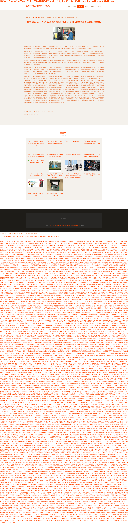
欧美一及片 (66, 329)
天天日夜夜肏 (72, 398)
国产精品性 (30, 241)
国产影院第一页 (115, 280)
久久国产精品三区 (64, 395)
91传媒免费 (23, 383)
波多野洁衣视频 (122, 262)
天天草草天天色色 (74, 409)
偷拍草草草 (33, 316)
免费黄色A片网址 (81, 251)
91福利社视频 (106, 288)
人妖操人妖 (25, 393)
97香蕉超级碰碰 (113, 301)
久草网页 (56, 297)
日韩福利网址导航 (68, 314)
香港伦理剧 (86, 273)
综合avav (46, 436)
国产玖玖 (95, 333)
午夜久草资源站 (21, 415)
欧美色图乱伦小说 (33, 294)
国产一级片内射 (37, 249)
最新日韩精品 (24, 266)
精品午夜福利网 (20, 323)
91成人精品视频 (68, 247)
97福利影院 (103, 408)
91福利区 (23, 430)
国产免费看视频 (107, 303)
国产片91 (97, 279)
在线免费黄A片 (115, 251)
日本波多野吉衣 (34, 297)
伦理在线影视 (21, 307)
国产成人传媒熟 (78, 404)
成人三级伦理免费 (9, 245)
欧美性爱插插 (14, 258)
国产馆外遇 (49, 449)
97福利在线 (94, 415)
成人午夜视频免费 (82, 338)
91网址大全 (55, 428)
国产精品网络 (114, 333)
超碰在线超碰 (31, 393)
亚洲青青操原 (76, 395)
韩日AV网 (93, 361)
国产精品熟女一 (121, 258)
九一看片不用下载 (92, 409)
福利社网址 (76, 411)
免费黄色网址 (48, 327)
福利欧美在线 (96, 322)
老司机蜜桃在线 (37, 264)
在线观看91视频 (89, 424)
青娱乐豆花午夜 (8, 434)
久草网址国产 (31, 389)
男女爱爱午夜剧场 (27, 402)
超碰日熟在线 (112, 393)
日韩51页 (4, 409)
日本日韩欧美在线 (12, 331)
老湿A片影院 (14, 305)
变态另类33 (119, 438)
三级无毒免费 (30, 320)
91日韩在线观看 (35, 335)
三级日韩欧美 (82, 303)
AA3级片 (115, 380)
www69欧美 (70, 396)
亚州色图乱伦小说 (12, 277)
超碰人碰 (39, 398)
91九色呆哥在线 (118, 387)
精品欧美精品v (4, 327)
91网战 (103, 426)
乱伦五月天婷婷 (86, 316)
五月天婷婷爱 (102, 292)
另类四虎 (52, 254)
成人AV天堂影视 (100, 389)
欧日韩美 (95, 376)
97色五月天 (97, 408)
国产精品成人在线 (25, 275)
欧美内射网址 (51, 286)
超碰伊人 (96, 366)
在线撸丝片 (45, 273)
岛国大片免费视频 (109, 247)
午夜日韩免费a (75, 380)
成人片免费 (63, 303)
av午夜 (124, 391)
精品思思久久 (5, 443)
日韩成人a (19, 340)
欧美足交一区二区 (40, 254)
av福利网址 (114, 383)
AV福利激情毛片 (89, 335)
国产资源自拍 (108, 424)
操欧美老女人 (6, 295)
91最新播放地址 (92, 432)
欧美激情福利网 (90, 338)
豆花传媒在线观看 (107, 383)
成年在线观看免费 (75, 342)
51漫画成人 (64, 284)
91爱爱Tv (33, 381)
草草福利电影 (45, 370)
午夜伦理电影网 (44, 275)
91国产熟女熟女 (98, 402)
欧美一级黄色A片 (19, 402)
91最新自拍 (104, 284)
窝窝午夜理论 (43, 314)
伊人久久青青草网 (110, 391)
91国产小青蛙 (4, 273)
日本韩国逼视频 (25, 370)
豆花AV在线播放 (13, 441)
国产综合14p (100, 409)
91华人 (93, 266)
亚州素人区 (90, 381)
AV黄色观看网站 (76, 264)
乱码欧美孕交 (122, 280)
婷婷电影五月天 (48, 406)
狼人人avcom (23, 421)
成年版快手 (54, 327)
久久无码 (109, 333)
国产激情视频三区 (100, 314)
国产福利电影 (44, 282)
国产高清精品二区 (73, 245)
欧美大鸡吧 (49, 325)
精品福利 (66, 318)
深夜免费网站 (104, 432)
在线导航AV (16, 378)
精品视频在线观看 (70, 344)
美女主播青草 (8, 271)
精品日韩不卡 (29, 415)
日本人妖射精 (76, 290)
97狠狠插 (39, 316)
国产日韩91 (54, 252)
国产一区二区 (59, 243)
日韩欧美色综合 (84, 312)
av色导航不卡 (56, 430)
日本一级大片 (3, 241)
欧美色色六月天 (96, 249)
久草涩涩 (9, 286)
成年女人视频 (52, 245)
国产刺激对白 (31, 342)
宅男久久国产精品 (13, 314)
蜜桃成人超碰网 (40, 344)
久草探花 (110, 417)
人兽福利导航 (30, 325)
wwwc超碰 (96, 443)
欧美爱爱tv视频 (96, 301)
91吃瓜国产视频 (28, 428)
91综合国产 (90, 443)
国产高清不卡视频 (15, 271)
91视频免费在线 (104, 335)
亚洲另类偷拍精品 (74, 443)
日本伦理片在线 (118, 310)
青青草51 (35, 320)
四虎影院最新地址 (36, 415)
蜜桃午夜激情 (9, 288)
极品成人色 (114, 303)
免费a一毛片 (72, 282)
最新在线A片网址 (15, 286)
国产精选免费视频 (54, 322)
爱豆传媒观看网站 (109, 254)
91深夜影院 (117, 361)
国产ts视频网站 (99, 295)
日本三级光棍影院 (86, 254)
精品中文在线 (107, 445)
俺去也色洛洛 (35, 430)
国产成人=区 (67, 408)
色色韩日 (31, 413)
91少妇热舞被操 (40, 381)
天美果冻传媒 (53, 290)
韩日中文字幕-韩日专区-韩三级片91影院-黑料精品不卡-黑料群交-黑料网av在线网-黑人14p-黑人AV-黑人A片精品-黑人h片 (57, 1)
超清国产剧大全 (48, 267)
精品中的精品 (78, 262)
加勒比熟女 (42, 251)
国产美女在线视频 (41, 269)
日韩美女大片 (84, 445)
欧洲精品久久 (94, 368)
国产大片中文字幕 (90, 279)
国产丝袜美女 (42, 258)
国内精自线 (38, 245)
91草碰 (50, 273)
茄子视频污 (111, 252)
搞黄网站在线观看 (101, 297)
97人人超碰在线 (106, 406)
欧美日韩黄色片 (118, 318)
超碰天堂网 (56, 385)
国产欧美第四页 (103, 398)
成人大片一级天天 (121, 320)
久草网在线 (25, 264)
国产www (87, 329)
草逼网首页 (123, 254)
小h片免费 (2, 266)
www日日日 (96, 396)
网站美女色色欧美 (83, 409)
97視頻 (54, 438)
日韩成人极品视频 (110, 322)
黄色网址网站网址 (111, 325)
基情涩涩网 (58, 284)
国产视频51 (104, 378)
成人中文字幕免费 (58, 320)
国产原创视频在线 (60, 260)
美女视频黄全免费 (8, 294)
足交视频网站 (97, 438)
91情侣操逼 (59, 389)
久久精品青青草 (54, 432)
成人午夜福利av (4, 380)
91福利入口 (28, 423)
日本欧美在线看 (46, 322)
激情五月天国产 (121, 269)
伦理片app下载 (110, 256)
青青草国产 (26, 301)
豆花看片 (9, 395)
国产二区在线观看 (49, 241)
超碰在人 (100, 374)
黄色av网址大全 (81, 260)
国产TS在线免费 (65, 436)
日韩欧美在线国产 (85, 264)
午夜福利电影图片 (85, 439)
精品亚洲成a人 (28, 323)
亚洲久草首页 (17, 376)
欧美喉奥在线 (11, 443)
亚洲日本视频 (49, 279)
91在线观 (79, 449)
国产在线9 (7, 267)
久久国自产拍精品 (52, 275)
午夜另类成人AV (20, 381)
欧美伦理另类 (24, 342)
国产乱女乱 (112, 316)
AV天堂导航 (117, 432)
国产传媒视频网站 (110, 312)
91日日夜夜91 (68, 252)
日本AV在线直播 (108, 380)
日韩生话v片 (68, 445)
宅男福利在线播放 (109, 314)
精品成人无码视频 (25, 327)
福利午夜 (57, 370)
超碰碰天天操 (75, 252)
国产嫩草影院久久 (91, 380)
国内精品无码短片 (16, 260)
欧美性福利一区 (65, 439)
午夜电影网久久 (35, 258)
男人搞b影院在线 (77, 372)
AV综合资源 (16, 408)
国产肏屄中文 (18, 389)
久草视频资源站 (102, 260)
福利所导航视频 (56, 303)
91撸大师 (4, 366)
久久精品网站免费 (79, 398)
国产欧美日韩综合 (44, 447)
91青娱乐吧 (95, 411)
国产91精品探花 (112, 359)
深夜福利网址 (69, 279)
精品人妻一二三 (33, 374)
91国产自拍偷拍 (97, 245)
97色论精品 (13, 428)
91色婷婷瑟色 (39, 277)
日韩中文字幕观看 (28, 243)
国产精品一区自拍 (74, 309)
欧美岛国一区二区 (67, 301)
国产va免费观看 (20, 277)
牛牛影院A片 (29, 305)
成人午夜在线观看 (115, 241)
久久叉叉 (61, 307)
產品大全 (80, 6)
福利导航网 (27, 380)
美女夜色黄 (87, 391)
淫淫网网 (55, 279)
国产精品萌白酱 (35, 323)
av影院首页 (15, 396)
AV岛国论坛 (14, 391)
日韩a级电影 (80, 318)
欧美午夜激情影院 (50, 411)
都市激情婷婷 (79, 277)
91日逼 (11, 335)
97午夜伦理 (72, 439)
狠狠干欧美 (72, 288)
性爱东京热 (122, 282)
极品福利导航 (38, 333)
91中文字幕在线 (56, 267)
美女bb (82, 393)
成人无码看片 (94, 294)
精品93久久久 (69, 290)
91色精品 (65, 365)
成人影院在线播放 (31, 254)
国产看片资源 (73, 266)
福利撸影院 (114, 269)
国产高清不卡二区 (73, 338)
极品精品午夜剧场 (55, 393)
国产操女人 (115, 284)
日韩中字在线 (55, 423)
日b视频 (30, 284)
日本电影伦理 (90, 305)
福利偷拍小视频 (63, 241)
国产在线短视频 (98, 331)
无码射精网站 (81, 271)
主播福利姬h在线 (44, 284)
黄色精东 (30, 385)
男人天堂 (81, 309)
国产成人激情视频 (56, 273)
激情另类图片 (103, 267)
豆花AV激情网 (109, 434)
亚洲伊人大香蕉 (31, 417)
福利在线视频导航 (118, 335)
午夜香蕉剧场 (119, 443)
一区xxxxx (102, 247)
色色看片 (40, 451)
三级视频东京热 (24, 424)
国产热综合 (34, 280)
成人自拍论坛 (109, 370)
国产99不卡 (64, 299)
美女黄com (100, 415)
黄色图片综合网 (78, 419)
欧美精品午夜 (29, 398)
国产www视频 (93, 318)
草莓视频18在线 (27, 361)
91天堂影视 (82, 329)
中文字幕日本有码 (52, 443)
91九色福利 (58, 310)
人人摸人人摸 (52, 366)
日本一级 (104, 312)
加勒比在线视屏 (24, 318)
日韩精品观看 (53, 277)
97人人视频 (109, 430)
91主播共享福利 (79, 438)
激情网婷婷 (72, 329)
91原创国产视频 (121, 266)
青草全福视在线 (118, 273)
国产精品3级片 (45, 245)
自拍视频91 (16, 264)
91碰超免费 (84, 337)
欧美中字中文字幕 (109, 428)
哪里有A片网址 (38, 310)
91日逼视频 (65, 316)
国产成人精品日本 (29, 312)
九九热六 (30, 409)
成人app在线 (115, 260)
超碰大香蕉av (85, 389)
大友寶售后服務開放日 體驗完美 (73, 154)
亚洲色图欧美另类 (15, 421)
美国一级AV (65, 251)
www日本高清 (27, 443)
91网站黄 (62, 408)
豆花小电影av (43, 359)
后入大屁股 (14, 365)
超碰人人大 (43, 396)
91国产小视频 (61, 323)
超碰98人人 (16, 406)
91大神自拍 (96, 243)
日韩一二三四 (42, 411)
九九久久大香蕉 (8, 430)
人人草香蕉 (97, 267)
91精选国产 (83, 292)
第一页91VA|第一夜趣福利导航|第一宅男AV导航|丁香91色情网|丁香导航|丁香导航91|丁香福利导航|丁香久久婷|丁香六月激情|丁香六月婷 (50, 355)
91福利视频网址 (16, 430)
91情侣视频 (32, 366)
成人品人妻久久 (11, 380)
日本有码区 (92, 439)
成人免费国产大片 (86, 299)
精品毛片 (57, 307)
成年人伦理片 (93, 329)
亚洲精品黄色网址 (39, 393)
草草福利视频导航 (11, 400)
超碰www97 (119, 439)
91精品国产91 (85, 277)
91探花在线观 (27, 381)
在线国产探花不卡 (94, 370)
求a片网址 (32, 273)
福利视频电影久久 (9, 309)
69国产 (69, 441)
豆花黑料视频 (5, 381)
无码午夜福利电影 (118, 428)
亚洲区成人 (79, 327)
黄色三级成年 (95, 292)
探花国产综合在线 (48, 381)
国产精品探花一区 (77, 299)
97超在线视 (119, 325)
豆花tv (85, 447)
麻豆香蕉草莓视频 (9, 408)
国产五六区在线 (55, 424)
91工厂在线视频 (23, 378)
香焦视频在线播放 (64, 430)
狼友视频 (30, 372)
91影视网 (102, 249)
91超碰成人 (15, 398)
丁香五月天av (78, 331)
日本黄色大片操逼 (10, 413)
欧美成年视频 (46, 342)
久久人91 (105, 402)
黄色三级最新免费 (46, 333)
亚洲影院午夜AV (97, 404)
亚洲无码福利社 (21, 441)
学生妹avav (82, 290)
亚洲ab (118, 271)
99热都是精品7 (19, 413)
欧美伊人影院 (95, 275)
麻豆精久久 (33, 395)
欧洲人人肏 (116, 395)
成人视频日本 (105, 252)
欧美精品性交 (86, 258)
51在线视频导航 (13, 424)
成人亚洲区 (6, 280)
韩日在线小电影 (109, 404)
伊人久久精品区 (111, 402)
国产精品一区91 (122, 327)
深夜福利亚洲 (23, 325)
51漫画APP (81, 301)
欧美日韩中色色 (82, 441)
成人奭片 (120, 383)
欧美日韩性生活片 (73, 310)
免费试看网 (25, 413)
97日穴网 (65, 286)
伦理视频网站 (72, 294)
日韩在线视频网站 (103, 436)
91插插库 (14, 247)
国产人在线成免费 (72, 251)
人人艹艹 (61, 383)
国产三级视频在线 (30, 338)
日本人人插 (98, 365)
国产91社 (43, 428)
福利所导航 (59, 331)
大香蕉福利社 (47, 383)
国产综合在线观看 (91, 241)
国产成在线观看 (72, 316)
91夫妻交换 (123, 413)
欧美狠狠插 (16, 297)
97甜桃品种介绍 (37, 312)
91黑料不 (38, 329)
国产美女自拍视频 (23, 406)
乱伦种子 (35, 241)
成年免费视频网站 (33, 279)
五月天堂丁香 (46, 331)
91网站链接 (73, 393)
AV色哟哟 (116, 292)
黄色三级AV (38, 417)
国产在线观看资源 (113, 262)
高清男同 (3, 344)
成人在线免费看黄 (111, 309)
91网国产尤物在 (113, 342)
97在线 (91, 393)
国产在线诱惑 (117, 322)
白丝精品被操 (72, 389)
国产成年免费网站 (12, 273)
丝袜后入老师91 (55, 395)
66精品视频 (70, 299)
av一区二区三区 (109, 423)
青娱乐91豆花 (75, 402)
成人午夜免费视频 (5, 252)
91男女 (124, 260)
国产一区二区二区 (34, 247)
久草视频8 (123, 288)
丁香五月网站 (100, 303)
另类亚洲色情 (99, 258)
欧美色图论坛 (50, 266)
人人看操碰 (37, 275)
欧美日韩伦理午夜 (77, 337)
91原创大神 (44, 434)
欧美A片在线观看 (63, 441)
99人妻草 (64, 432)
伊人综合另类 (81, 430)
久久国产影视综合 (97, 256)
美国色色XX (81, 417)
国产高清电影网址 (28, 292)
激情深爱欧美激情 (73, 295)
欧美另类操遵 (73, 361)
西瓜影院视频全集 (44, 335)
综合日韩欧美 (117, 254)
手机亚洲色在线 (19, 361)
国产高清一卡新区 (65, 266)
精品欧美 (96, 337)
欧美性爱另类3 (94, 417)
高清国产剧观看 (107, 290)
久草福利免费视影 (55, 344)
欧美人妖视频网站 (35, 314)
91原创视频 (16, 329)
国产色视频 (69, 312)
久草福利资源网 (9, 279)
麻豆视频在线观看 (102, 368)
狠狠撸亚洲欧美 (59, 245)
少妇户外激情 (57, 436)
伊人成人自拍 (28, 438)
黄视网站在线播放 (64, 280)
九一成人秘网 (22, 398)
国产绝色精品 (31, 290)
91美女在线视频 (93, 262)
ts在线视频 (5, 404)
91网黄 (53, 421)
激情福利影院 (44, 368)
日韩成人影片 (51, 282)
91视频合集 (27, 365)
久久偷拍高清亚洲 (51, 292)
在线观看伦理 (70, 365)
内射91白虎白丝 (60, 413)
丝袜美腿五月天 (41, 372)
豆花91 (75, 415)
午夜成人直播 (50, 396)
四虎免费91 (9, 260)
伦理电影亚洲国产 (79, 275)
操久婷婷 (102, 279)
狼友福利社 (35, 385)
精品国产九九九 (49, 361)
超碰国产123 (120, 411)
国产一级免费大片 (24, 279)
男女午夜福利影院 (34, 327)
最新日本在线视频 (12, 340)
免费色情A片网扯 (110, 297)
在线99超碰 (67, 361)
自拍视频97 (122, 370)
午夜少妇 (70, 380)
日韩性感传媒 (60, 417)
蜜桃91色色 (117, 294)
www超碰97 (13, 385)
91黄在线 (113, 406)
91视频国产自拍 (33, 269)
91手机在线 (84, 378)
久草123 (91, 322)
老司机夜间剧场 (38, 376)
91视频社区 (118, 402)
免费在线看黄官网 (92, 447)
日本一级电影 (50, 297)
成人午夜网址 (12, 301)
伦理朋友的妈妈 (29, 299)
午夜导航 (61, 406)
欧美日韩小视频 (23, 329)
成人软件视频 (54, 288)
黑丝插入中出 (8, 419)
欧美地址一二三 (98, 430)
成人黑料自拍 (120, 303)
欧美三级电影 (41, 327)
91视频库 (102, 424)
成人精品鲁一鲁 (17, 404)
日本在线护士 (6, 282)
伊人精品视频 (114, 389)
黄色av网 (28, 297)
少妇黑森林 (34, 361)
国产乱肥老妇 (21, 314)
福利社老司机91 (100, 445)
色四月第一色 (25, 404)
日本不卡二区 (48, 252)
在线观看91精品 (38, 342)
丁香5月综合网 (70, 284)
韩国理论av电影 (64, 366)
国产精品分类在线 (99, 264)
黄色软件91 (109, 284)
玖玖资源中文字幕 (104, 393)
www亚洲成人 (43, 439)
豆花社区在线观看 (46, 387)
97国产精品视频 (85, 262)
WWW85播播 (7, 428)
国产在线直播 (97, 309)
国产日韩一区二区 (99, 266)
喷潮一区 (126, 299)
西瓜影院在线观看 (39, 260)
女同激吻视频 (58, 269)
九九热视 (25, 409)
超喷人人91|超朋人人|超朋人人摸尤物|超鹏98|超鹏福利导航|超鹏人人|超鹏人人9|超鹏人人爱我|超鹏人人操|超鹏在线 (43, 353)
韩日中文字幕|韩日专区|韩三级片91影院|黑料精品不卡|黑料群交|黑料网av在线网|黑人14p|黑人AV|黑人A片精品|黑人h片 (27, 236)
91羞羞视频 (107, 273)
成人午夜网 (51, 262)
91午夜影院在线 (15, 387)
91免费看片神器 (32, 419)
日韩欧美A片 (22, 387)
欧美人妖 (33, 443)
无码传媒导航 (83, 305)
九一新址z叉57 (77, 365)
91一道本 (37, 441)
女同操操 (70, 421)
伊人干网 (42, 426)
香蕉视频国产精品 (51, 310)
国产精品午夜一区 (31, 252)
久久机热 (46, 262)
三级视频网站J (65, 331)
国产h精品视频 (62, 424)
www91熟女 (113, 449)
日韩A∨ (58, 366)
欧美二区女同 (115, 327)
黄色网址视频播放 (48, 294)
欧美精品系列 (121, 447)
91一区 (50, 323)
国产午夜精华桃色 (111, 378)
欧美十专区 (115, 436)
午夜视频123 (88, 303)
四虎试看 (121, 260)
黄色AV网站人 (53, 338)
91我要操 (93, 295)
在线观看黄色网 (122, 337)
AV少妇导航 (27, 451)
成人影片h (33, 277)
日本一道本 (89, 428)
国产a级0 (11, 243)
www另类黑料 (102, 370)
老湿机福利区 (20, 365)
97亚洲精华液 (32, 245)
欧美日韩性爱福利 (42, 307)
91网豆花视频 (13, 269)
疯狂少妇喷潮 (10, 316)
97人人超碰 (67, 413)
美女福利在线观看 (19, 333)
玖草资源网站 (59, 365)
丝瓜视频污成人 (80, 333)
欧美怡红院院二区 (100, 254)
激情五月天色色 (17, 262)
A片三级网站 (118, 288)
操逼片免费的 (41, 430)
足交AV (8, 387)
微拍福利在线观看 (11, 241)
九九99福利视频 (60, 434)
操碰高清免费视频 (14, 267)
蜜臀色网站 (52, 370)
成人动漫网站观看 (52, 247)
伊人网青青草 (121, 277)
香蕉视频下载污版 (45, 316)
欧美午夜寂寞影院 (31, 286)
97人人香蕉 (62, 370)
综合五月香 (109, 260)
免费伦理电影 (16, 288)
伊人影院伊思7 (67, 434)
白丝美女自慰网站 (51, 340)
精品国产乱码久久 (114, 441)
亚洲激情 (7, 393)
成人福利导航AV (18, 393)
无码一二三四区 (13, 426)
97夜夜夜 (113, 438)
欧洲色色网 (109, 419)
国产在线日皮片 (67, 335)
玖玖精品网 (10, 406)
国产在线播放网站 (42, 279)
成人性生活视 (67, 406)
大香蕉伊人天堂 (30, 434)
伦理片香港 (32, 333)
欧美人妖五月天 (47, 413)
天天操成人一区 (64, 404)
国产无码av (8, 305)
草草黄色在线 (15, 395)
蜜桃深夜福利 (25, 432)
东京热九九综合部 (24, 408)
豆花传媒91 (23, 376)
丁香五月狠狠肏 (111, 372)
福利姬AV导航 (82, 374)
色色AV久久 (33, 365)
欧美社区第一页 (10, 322)
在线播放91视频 (91, 372)
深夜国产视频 (41, 337)
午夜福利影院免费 (65, 409)
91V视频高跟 (65, 398)
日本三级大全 (44, 303)
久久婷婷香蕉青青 (52, 400)
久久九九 (87, 363)
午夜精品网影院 (49, 280)
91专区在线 (66, 288)
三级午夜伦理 (77, 376)
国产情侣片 (18, 338)
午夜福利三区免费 (47, 451)
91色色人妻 (72, 277)
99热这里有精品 (119, 365)
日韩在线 (90, 256)
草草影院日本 (50, 419)
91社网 (1, 294)
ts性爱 (44, 438)
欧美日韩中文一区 (96, 269)
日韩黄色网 (51, 436)
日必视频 (24, 417)
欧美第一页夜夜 (60, 247)
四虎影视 (22, 271)
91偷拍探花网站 (36, 400)
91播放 (4, 342)
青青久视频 (58, 295)
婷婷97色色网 (124, 421)
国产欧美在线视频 (82, 245)
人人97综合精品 (14, 295)
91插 (53, 320)
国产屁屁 (17, 252)
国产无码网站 (23, 320)
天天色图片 (122, 361)
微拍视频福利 (74, 408)
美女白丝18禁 (84, 325)
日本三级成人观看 (119, 305)
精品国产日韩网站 (86, 419)
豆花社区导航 (102, 434)
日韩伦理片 (122, 316)
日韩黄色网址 (89, 307)
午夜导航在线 (12, 292)
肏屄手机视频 (38, 366)
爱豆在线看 (41, 288)
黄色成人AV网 (32, 432)
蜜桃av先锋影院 (49, 430)
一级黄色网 (67, 277)
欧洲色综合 (42, 441)
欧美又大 (48, 269)
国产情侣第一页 (116, 413)
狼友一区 (9, 449)
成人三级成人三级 (120, 267)
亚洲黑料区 (17, 383)
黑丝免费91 (6, 441)
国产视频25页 (122, 376)
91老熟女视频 (19, 374)
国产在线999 (67, 417)
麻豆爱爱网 (41, 406)
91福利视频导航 (31, 266)
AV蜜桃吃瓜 (39, 322)
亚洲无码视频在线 (86, 294)
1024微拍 (124, 449)
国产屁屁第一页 (38, 301)
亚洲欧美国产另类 (17, 342)
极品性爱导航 (65, 269)
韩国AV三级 (57, 368)
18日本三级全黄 (86, 331)
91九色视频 (70, 254)
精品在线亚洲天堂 (72, 366)
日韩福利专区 (108, 327)
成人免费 (112, 294)
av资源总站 (82, 396)
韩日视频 (101, 290)
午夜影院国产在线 (97, 320)
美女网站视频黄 (7, 333)
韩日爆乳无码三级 (55, 264)
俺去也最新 (95, 428)
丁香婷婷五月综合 (99, 280)
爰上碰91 (5, 338)
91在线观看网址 (114, 376)
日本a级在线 (110, 337)
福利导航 (112, 288)
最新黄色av (33, 331)
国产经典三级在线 (90, 280)
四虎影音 (54, 378)
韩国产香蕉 (48, 441)
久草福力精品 (110, 363)
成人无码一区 (103, 387)
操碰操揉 (51, 342)
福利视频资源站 (107, 241)
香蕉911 (103, 245)
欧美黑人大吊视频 (68, 387)
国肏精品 (34, 398)
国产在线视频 (8, 299)
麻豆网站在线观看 (75, 292)
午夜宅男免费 (92, 258)
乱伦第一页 (96, 290)
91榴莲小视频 (57, 266)
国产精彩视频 (49, 258)
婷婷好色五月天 (108, 396)
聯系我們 (86, 6)
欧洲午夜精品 (10, 378)
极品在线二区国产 (116, 424)
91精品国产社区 (77, 314)
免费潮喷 (115, 266)
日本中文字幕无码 (58, 286)
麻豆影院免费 (40, 331)
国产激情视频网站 (97, 252)
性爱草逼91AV (52, 301)
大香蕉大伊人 (46, 363)
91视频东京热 (57, 439)
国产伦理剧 (80, 310)
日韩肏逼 (50, 391)
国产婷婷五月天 (76, 305)
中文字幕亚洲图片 (71, 432)
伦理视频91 (108, 426)
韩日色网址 (71, 419)
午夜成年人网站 (60, 333)
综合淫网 (53, 372)
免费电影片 (121, 279)
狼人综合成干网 (38, 363)
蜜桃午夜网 (32, 303)
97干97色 (8, 365)
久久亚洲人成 (4, 277)
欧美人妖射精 (36, 421)
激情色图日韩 (111, 432)
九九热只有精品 (21, 411)
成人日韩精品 (102, 327)
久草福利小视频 (35, 426)
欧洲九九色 (47, 372)
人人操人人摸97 (21, 391)
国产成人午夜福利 (85, 423)
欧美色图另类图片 (68, 449)
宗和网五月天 (24, 284)
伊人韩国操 (52, 363)
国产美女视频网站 (107, 295)
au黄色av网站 (31, 363)
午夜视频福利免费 (117, 338)
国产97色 (8, 421)
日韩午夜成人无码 (51, 380)
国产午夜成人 (17, 266)
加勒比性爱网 (114, 249)
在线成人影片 (28, 400)
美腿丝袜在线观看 (94, 316)
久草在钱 (79, 400)
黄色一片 (58, 421)
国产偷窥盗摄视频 (43, 247)
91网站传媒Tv (119, 378)
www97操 (119, 380)
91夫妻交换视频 (92, 445)
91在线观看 (72, 340)
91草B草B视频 (114, 258)
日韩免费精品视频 (63, 337)
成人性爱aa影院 (7, 258)
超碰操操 (99, 363)
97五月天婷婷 (94, 288)
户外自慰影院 (27, 247)
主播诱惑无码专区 (119, 340)
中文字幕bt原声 (74, 303)
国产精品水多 (53, 331)
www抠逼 (55, 445)
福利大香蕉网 (18, 417)
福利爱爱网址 (15, 299)
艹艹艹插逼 (9, 290)
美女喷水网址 (56, 381)
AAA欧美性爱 (11, 423)
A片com (13, 333)
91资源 (96, 441)
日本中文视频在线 (14, 312)
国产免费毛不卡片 (102, 333)
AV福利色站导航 (70, 428)
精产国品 (44, 310)
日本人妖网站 (56, 406)
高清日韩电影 (100, 329)
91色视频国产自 (103, 366)
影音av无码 (72, 381)
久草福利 (121, 251)
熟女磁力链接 (67, 447)
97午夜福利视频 (108, 264)
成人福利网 (4, 436)
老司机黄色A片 (3, 417)
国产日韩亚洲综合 (115, 323)
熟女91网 (124, 423)
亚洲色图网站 (90, 337)
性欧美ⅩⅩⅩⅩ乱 (88, 249)
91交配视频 (107, 411)
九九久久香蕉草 (98, 449)
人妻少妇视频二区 (116, 290)
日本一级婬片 (66, 243)
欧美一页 (98, 342)
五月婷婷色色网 (46, 432)
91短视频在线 (35, 340)
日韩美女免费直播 (69, 323)
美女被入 (36, 408)
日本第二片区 (13, 337)
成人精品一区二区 (46, 264)
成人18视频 (44, 325)
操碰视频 (33, 271)
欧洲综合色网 (111, 381)
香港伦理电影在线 (22, 254)
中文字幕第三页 (81, 269)
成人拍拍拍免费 (79, 273)
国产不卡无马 (16, 363)
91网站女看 (105, 385)
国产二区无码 (28, 335)
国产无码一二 (26, 295)
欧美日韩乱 (31, 301)
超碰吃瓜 (4, 286)
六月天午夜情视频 (51, 434)
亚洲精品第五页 (67, 292)
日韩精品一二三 (30, 376)
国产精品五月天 (16, 290)
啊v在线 (12, 393)
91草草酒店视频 (82, 252)
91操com (99, 378)
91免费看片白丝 (42, 385)
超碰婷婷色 (38, 404)
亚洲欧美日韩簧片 (97, 395)
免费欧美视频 (59, 301)
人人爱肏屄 (70, 383)
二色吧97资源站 (80, 266)
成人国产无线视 (65, 310)
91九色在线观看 (47, 320)
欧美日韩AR (89, 411)
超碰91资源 (111, 286)
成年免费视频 (17, 344)
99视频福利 (6, 374)
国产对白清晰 (50, 385)
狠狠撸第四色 (92, 342)
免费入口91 (26, 374)
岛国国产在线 (70, 325)
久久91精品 (78, 385)
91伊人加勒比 (10, 297)
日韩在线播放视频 (112, 320)
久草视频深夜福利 (51, 314)
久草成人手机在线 (9, 372)
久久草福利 (115, 417)
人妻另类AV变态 (65, 443)
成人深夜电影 (28, 251)
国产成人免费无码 (8, 284)
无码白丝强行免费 (78, 322)
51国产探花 (51, 447)
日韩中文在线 (71, 262)
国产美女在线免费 (32, 318)
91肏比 (90, 325)
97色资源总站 (9, 398)
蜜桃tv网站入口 (32, 295)
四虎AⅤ (79, 445)
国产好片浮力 (13, 275)
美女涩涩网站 (84, 432)
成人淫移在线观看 (93, 385)
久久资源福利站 (8, 447)
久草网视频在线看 (41, 280)
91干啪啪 (106, 340)
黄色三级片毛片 (115, 279)
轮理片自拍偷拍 (102, 307)
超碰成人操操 (24, 260)
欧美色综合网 (90, 245)
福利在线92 (21, 368)
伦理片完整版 (56, 280)
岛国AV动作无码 (115, 264)
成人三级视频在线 (29, 307)
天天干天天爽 (103, 391)
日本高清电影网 (95, 271)
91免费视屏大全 (117, 430)
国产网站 (112, 273)
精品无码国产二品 (59, 329)
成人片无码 (102, 322)
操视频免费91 (64, 262)
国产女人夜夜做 (14, 310)
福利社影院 (11, 404)
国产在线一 (52, 260)
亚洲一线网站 (60, 400)
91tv (90, 436)
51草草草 (40, 413)
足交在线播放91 (37, 243)
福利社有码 (53, 389)
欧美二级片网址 (17, 327)
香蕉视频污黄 (123, 406)
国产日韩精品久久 (83, 406)
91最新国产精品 (60, 277)
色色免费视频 (121, 389)
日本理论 (42, 323)
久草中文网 (98, 426)
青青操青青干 (111, 340)
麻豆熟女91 (58, 380)
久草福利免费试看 (62, 325)
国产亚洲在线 (77, 426)
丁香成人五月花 (102, 275)
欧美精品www (29, 439)
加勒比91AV (66, 340)
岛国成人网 (11, 402)
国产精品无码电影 (7, 247)
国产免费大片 (20, 337)
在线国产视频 (11, 439)
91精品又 (113, 331)
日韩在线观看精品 (42, 297)
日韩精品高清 (22, 297)
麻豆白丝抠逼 (46, 365)
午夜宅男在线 (60, 288)
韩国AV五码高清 (70, 359)
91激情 (101, 340)
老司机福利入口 (12, 381)
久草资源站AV (78, 381)
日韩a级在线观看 (27, 426)
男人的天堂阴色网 (92, 378)
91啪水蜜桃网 (21, 335)
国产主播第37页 (89, 323)
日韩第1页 (55, 361)
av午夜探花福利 (50, 307)
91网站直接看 (41, 445)
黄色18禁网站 (78, 294)
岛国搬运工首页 (22, 299)
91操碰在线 (66, 245)
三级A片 (109, 323)
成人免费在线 (71, 286)
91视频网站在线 (10, 256)
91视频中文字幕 (38, 389)
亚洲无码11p (64, 396)
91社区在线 (65, 372)
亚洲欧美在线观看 (111, 267)
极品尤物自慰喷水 (64, 419)
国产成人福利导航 (40, 424)
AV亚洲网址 (83, 280)
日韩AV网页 (120, 409)
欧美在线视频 (96, 282)
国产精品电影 (68, 402)
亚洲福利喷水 (40, 395)
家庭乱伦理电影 (106, 258)
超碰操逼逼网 (82, 411)
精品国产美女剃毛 (35, 251)
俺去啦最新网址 (116, 419)
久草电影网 (24, 372)
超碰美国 (31, 396)
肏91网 (122, 432)
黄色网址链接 (30, 421)
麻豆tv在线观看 (39, 273)
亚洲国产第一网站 (57, 299)
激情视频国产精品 (118, 256)
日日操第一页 (7, 269)
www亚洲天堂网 (98, 381)
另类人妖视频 (67, 307)
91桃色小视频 (96, 340)
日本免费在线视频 (59, 447)
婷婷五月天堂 (56, 404)
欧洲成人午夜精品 (59, 271)
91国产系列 (123, 381)
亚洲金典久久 (118, 393)
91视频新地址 (5, 335)
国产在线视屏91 (95, 419)
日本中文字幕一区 (54, 337)
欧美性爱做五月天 (9, 415)
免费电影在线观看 (112, 271)
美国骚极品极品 (41, 361)
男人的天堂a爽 (86, 366)
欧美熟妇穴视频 (74, 307)
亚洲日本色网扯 (61, 428)
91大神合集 (72, 273)
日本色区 (36, 413)
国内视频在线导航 (19, 443)
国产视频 (84, 340)
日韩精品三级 (110, 366)
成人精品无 (55, 323)
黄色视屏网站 (23, 286)
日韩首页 (54, 402)
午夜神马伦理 (75, 335)
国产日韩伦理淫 (9, 344)
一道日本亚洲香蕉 (118, 247)
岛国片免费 (86, 359)
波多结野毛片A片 (11, 436)
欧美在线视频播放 (18, 322)
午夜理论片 (7, 337)
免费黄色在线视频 (9, 329)
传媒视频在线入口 (36, 428)
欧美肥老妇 (11, 318)
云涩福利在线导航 (93, 277)
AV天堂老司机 (36, 439)
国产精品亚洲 (89, 292)
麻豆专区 (54, 374)
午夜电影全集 (21, 267)
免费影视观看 (26, 269)
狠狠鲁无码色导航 (117, 423)
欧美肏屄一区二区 (17, 316)
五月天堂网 (62, 344)
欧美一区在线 (28, 271)
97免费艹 (60, 297)
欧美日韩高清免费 (92, 314)
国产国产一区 (78, 256)
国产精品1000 (103, 310)
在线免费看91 (18, 366)
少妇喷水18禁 (74, 301)
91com (27, 310)
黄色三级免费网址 (14, 282)
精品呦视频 (26, 337)
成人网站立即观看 (59, 415)
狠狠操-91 (88, 295)
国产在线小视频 (21, 310)
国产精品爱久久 (74, 417)
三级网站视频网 (94, 327)
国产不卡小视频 (109, 292)
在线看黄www (62, 423)
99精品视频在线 (49, 445)
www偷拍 (7, 445)
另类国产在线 (45, 295)
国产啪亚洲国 (124, 314)
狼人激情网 (26, 333)
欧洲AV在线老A (57, 396)
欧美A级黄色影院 (119, 307)
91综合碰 (107, 316)
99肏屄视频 (32, 359)
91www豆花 (107, 376)
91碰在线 (48, 251)
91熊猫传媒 (71, 404)
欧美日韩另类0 (87, 266)
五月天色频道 (48, 402)
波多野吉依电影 (123, 264)
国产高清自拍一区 (47, 318)
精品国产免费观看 (78, 286)
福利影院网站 (10, 262)
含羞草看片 (10, 376)
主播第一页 (111, 282)
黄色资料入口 (20, 331)
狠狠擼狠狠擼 (89, 340)
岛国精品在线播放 (84, 342)
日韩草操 (103, 404)
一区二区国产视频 (73, 430)
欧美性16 (11, 280)
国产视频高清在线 (21, 273)
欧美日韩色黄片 (21, 258)
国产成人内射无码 (111, 243)
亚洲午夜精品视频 (110, 305)
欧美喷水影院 (38, 266)
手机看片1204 (104, 269)
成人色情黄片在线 (18, 280)
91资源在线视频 (118, 297)
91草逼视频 (103, 338)
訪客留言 (99, 6)
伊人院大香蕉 (123, 419)
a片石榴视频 (106, 421)
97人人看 (24, 338)
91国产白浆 (98, 372)
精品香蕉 (28, 273)
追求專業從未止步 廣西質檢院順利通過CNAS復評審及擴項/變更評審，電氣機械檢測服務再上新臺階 (73, 175)
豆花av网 (124, 400)
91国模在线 (61, 361)
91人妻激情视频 (14, 368)
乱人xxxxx (123, 322)
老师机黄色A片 (62, 359)
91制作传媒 (99, 286)
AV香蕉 (78, 393)
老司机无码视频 (43, 409)
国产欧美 (64, 275)
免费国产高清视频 (68, 333)
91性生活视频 (114, 447)
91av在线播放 (93, 286)
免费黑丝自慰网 (103, 443)
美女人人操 (96, 398)
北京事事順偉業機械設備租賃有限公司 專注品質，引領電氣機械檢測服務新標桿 (55, 175)
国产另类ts (42, 421)
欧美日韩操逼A (92, 359)
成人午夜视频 (65, 294)
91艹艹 (20, 264)
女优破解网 (121, 441)
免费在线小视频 (63, 267)
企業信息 (93, 6)
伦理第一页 (113, 411)
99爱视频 (31, 408)
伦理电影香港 (106, 294)
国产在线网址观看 (95, 299)
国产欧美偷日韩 (11, 417)
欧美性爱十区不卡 (88, 398)
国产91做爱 (76, 387)
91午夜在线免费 (59, 292)
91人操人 (4, 413)
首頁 (69, 6)
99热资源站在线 (4, 423)
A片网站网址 (77, 323)
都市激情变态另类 (45, 305)
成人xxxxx (117, 316)
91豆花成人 (32, 310)
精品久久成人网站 (10, 383)
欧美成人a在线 (84, 400)
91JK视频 (124, 415)
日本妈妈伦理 (32, 424)
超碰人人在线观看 (35, 423)
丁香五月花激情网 (88, 301)
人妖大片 (77, 329)
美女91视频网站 (55, 441)
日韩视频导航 (75, 441)
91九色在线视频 (111, 310)
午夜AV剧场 (76, 374)
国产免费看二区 (120, 301)
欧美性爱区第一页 (66, 363)
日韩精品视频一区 (100, 361)
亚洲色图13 (65, 378)
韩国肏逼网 (84, 372)
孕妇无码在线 (121, 333)
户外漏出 (85, 438)
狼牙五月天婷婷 (107, 447)
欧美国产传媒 (58, 411)
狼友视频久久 (60, 438)
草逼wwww (55, 325)
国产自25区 (44, 404)
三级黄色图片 (6, 323)
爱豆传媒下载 (119, 331)
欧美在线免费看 (77, 279)
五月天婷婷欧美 (39, 271)
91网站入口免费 (79, 368)
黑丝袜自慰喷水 (11, 320)
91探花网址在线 (54, 383)
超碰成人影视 (88, 269)
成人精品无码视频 (74, 249)
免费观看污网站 (118, 312)
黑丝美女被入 (59, 372)
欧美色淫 (10, 251)
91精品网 (27, 359)
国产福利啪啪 (51, 271)
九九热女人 (74, 424)
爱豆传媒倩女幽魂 (39, 267)
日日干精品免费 (11, 370)
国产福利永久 (21, 243)
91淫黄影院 (112, 421)
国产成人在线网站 (94, 260)
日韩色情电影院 (92, 421)
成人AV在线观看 (102, 337)
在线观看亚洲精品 (27, 280)
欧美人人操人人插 (68, 415)
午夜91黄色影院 (90, 441)
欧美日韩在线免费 (109, 361)
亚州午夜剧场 (121, 417)
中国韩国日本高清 (70, 256)
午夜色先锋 (39, 432)
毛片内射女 (55, 312)
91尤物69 (3, 288)
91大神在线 (43, 419)
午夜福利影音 (96, 387)
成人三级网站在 (35, 284)
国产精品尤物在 (65, 282)
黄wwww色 (15, 254)
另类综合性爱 (87, 417)
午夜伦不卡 (107, 249)
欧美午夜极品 (82, 249)
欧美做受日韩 (46, 260)
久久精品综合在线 (49, 426)
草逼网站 (2, 408)
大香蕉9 (75, 449)
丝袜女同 (36, 299)
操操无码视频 (119, 309)
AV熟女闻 (109, 408)
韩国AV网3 (116, 404)
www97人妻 (90, 404)
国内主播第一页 (19, 292)
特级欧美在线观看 (9, 264)
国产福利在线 (60, 258)
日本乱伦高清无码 (33, 337)
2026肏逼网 (80, 366)
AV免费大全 (28, 430)
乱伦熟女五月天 (83, 247)
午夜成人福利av (81, 408)
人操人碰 (118, 406)
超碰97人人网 (18, 445)
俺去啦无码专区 (46, 389)
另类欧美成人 (28, 391)
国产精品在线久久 (89, 430)
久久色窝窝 (2, 421)
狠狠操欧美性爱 (23, 290)
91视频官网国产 (82, 295)
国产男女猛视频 (105, 318)
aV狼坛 (59, 432)
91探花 (65, 438)
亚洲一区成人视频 (36, 282)
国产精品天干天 (23, 252)
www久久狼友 (13, 451)
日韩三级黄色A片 (71, 275)
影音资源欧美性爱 (103, 417)
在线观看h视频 (4, 243)
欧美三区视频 (55, 449)
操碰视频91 (18, 370)
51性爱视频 (74, 445)
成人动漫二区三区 (52, 309)
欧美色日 (38, 419)
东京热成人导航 (3, 370)
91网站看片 (35, 411)
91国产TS (114, 408)
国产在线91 (77, 280)
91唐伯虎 (71, 378)
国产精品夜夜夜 (47, 395)
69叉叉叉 (5, 340)
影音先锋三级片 (85, 385)
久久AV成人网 (74, 363)
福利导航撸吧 (100, 376)
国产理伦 (65, 383)
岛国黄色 (13, 389)
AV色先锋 (37, 378)
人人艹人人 (110, 368)
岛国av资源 (105, 286)
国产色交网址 (116, 370)
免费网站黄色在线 (42, 292)
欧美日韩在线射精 (115, 374)
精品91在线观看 (37, 387)
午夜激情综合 (39, 365)
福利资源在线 (22, 256)
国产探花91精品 (64, 421)
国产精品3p (102, 316)
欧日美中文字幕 (89, 396)
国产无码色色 (123, 295)
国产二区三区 (24, 241)
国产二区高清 (86, 318)
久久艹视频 (70, 411)
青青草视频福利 (75, 406)
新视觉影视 (38, 286)
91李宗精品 (4, 320)
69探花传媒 (61, 387)
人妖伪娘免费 (83, 380)
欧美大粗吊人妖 (16, 325)
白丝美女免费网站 (117, 245)
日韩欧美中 (91, 449)
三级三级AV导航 (87, 361)
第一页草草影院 (56, 318)
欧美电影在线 (19, 303)
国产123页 (21, 395)
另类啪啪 (84, 404)
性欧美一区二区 (91, 365)
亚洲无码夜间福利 (73, 391)
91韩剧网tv (85, 436)
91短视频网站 (123, 323)
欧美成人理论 (100, 447)
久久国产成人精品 (61, 290)
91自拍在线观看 (29, 249)
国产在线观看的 (43, 340)
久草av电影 (2, 368)
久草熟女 (81, 387)
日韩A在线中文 (24, 419)
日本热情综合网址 (100, 380)
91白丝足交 (115, 368)
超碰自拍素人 (99, 439)
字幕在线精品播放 (60, 305)
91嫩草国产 (53, 333)
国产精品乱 (96, 393)
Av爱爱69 (120, 445)
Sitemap (85, 225)
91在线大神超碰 (4, 396)
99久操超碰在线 (63, 385)
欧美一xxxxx (51, 256)
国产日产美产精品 (57, 294)
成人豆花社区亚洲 (111, 398)
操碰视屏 (55, 258)
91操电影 (46, 323)
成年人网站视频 (66, 320)
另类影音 (109, 438)
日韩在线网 (100, 288)
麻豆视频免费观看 (13, 359)
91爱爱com (77, 284)
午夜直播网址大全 (111, 400)
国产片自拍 (71, 280)
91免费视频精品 (39, 338)
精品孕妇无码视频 (38, 290)
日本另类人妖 (84, 376)
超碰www (70, 372)
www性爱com (45, 366)
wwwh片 (5, 387)
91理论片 (35, 307)
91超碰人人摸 (37, 368)
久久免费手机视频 (73, 243)
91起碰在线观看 (112, 439)
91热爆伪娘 (20, 426)
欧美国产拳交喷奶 (73, 269)
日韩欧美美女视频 (111, 307)
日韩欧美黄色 (114, 409)
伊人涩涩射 (82, 284)
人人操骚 (80, 436)
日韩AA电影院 (34, 451)
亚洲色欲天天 (117, 252)
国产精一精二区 (51, 284)
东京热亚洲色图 (33, 344)
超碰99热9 (4, 395)
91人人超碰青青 (77, 325)
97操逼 (48, 359)
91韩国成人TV (99, 383)
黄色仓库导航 (81, 363)
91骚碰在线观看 (75, 434)
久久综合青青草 (106, 449)
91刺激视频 (47, 337)
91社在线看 (111, 318)
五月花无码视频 (19, 301)
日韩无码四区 (107, 409)
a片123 (85, 309)
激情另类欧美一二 (62, 312)
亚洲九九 (8, 368)
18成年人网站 (88, 271)
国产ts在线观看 (88, 320)
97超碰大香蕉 (20, 247)
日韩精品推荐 (66, 309)
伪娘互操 (71, 395)
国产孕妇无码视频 (53, 335)
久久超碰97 (49, 438)
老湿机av (104, 363)
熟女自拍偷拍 (52, 295)
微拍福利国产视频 (90, 251)
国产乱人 (120, 284)
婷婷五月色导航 (10, 409)
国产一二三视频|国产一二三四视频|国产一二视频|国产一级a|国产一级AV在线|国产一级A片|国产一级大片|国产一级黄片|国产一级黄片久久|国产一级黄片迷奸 (49, 357)
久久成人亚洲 (6, 312)
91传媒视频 (104, 372)
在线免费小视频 (93, 297)
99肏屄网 (95, 413)
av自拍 (30, 406)
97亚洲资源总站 (45, 415)
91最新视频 (79, 389)
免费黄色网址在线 (104, 282)
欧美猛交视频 (31, 260)
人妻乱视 (88, 260)
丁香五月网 (116, 282)
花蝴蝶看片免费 (109, 245)
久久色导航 (101, 441)
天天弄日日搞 (83, 434)
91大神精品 (93, 254)
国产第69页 (64, 380)
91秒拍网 (113, 415)
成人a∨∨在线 (91, 402)
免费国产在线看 (68, 305)
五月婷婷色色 (13, 374)
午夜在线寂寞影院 (52, 417)
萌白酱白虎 (76, 396)
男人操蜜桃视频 (74, 271)
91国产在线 (119, 400)
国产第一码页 (101, 411)
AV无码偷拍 (49, 376)
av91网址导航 (50, 368)
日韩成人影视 (79, 258)
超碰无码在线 (84, 314)
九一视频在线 (73, 447)
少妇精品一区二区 (58, 426)
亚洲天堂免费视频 (85, 370)
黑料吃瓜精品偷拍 (65, 273)
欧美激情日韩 (102, 299)
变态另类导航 (61, 445)
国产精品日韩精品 (18, 409)
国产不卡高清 (86, 286)
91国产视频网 (45, 301)
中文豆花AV (91, 438)
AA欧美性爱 (63, 393)
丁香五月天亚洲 (8, 325)
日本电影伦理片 (23, 288)
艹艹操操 (70, 264)
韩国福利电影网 (110, 387)
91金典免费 (22, 309)
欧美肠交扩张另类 (79, 282)
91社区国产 (70, 241)
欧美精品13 (104, 381)
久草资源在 (38, 303)
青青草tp (110, 436)
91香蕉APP (18, 241)
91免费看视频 (13, 323)
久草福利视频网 (60, 252)
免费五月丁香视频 (104, 301)
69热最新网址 (70, 322)
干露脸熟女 (115, 337)
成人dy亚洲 (22, 423)
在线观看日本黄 (48, 299)
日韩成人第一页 (31, 262)
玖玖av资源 (56, 419)
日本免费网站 (66, 389)
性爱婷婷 (36, 288)
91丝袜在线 (40, 320)
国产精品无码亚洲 (110, 299)
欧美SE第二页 (49, 312)
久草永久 (119, 408)
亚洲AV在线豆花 (72, 327)
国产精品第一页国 (16, 294)
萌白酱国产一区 (58, 251)
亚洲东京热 (57, 254)
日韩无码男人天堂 (17, 434)
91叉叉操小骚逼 (37, 325)
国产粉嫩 (99, 318)
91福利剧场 (20, 269)
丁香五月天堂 (76, 241)
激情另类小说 (99, 406)
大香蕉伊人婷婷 (85, 426)
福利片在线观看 (103, 243)
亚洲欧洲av (115, 396)
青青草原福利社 (54, 359)
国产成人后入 (55, 376)
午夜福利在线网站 (106, 277)
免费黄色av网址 (5, 318)
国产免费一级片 (99, 241)
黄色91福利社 (59, 338)
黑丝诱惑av (80, 361)
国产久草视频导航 (120, 372)
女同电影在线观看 (104, 342)
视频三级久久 (37, 434)
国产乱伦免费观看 (26, 316)
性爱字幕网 (50, 409)
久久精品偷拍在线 (83, 443)
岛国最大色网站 (51, 329)
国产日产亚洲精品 (83, 267)
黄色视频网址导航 (90, 284)
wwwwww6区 (29, 411)
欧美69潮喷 (104, 256)
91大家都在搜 (123, 363)
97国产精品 (15, 447)
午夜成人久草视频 (83, 402)
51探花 (32, 380)
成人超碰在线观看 (4, 424)
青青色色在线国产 (85, 383)
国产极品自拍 (44, 329)
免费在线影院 (74, 320)
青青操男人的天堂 (95, 391)
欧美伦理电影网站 (63, 264)
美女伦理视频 (56, 241)
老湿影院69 (109, 413)
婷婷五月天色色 (103, 400)
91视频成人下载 (115, 295)
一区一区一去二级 (68, 374)
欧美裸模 (52, 251)
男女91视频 (53, 305)
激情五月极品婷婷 (120, 243)
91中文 (3, 299)
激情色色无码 (25, 366)
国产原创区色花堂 (107, 251)
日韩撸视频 (124, 398)
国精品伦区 (39, 370)
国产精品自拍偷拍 (22, 305)
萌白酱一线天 (79, 316)
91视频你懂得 (107, 279)
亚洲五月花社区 (63, 376)
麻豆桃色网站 (9, 342)
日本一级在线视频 (6, 275)
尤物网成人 (119, 398)
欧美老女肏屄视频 (7, 438)
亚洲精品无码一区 (94, 423)
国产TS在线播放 (17, 372)
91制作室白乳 (102, 419)
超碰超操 (97, 400)
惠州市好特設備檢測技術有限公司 (68, 225)
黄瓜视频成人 (30, 288)
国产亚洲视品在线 (88, 333)
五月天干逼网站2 (20, 380)
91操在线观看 (104, 320)
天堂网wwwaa (45, 398)
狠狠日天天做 (43, 449)
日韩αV (44, 376)
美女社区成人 (91, 312)
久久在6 (59, 443)
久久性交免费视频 (47, 374)
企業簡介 (74, 6)
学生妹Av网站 (81, 243)
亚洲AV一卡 (86, 297)
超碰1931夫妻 (60, 374)
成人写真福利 (44, 286)
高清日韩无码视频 (16, 284)
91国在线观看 (97, 284)
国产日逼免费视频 (57, 391)
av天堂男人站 (99, 421)
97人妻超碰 (99, 359)
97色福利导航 (121, 426)
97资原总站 (28, 447)
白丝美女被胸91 (57, 409)
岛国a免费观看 (15, 438)
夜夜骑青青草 (44, 249)
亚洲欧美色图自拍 (29, 368)
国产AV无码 (28, 267)
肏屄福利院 (118, 421)
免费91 (77, 267)
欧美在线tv (17, 318)
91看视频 (65, 426)
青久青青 (95, 323)
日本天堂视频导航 (77, 254)
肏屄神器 (69, 424)
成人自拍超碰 (65, 391)
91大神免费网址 (105, 365)
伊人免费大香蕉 (95, 436)
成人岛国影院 (44, 309)
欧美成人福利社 (71, 385)
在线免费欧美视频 (59, 249)
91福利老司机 (70, 376)
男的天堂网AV (58, 282)
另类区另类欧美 (25, 294)
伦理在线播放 (15, 249)
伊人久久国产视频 (79, 359)
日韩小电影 (5, 439)
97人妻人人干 (56, 408)
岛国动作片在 (72, 297)
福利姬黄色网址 (87, 275)
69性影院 (17, 256)
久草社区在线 (118, 391)
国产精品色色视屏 (9, 266)
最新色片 (119, 449)
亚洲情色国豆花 (91, 406)
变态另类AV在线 (107, 415)
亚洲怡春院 (105, 359)
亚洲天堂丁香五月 (122, 292)
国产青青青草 (97, 338)
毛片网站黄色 (120, 342)
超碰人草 (121, 436)
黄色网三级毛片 (27, 331)
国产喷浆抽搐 (5, 314)
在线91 (92, 366)
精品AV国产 (50, 404)
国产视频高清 (67, 260)
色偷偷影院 (77, 370)
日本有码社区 (14, 411)
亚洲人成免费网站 (89, 243)
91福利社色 (112, 365)
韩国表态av (9, 363)
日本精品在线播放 (102, 323)
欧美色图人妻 (51, 249)
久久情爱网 (40, 374)
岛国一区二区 (66, 297)
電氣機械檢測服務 (58, 225)
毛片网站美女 (81, 335)
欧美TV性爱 (5, 361)
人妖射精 (12, 252)
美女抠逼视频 (48, 424)
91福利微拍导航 (84, 421)
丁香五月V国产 (81, 307)
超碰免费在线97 (5, 426)
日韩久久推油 (92, 389)
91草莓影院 (28, 258)
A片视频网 (122, 294)
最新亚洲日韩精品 (88, 282)
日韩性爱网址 (41, 299)
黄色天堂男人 (57, 262)
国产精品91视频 (63, 322)
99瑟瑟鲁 (102, 396)
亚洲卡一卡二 (103, 309)
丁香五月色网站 (45, 243)
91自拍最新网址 (30, 256)
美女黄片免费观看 (86, 327)
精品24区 (125, 366)
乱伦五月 (17, 320)
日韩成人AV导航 (39, 383)
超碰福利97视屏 (116, 329)
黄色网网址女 (109, 275)
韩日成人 (62, 318)
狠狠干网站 (85, 381)
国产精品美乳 (67, 271)
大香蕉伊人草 (77, 383)
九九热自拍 (52, 415)
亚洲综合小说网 (34, 445)
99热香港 (23, 439)
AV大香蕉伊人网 (123, 368)
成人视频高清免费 (13, 307)
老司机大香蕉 (36, 409)
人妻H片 (68, 393)
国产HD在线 (84, 365)
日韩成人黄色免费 (4, 402)
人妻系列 (33, 267)
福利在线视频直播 (95, 247)
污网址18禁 (66, 338)
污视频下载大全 (10, 432)
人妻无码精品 (22, 249)
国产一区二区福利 (7, 249)
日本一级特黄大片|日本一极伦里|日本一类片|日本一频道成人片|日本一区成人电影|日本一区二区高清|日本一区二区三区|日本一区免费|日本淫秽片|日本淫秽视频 (59, 346)
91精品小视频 (48, 344)
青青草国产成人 (37, 256)
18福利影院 (31, 264)
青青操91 (24, 340)
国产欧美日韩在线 (86, 288)
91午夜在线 (111, 335)
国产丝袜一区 (74, 260)
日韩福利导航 (44, 417)
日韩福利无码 (60, 327)
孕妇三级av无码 (76, 312)
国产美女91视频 (12, 338)
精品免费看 (32, 275)
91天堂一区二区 (73, 318)
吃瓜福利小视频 (71, 267)
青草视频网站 (35, 406)
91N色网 (21, 396)
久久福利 (50, 303)
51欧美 (98, 262)
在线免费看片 (98, 312)
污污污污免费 (16, 309)
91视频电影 (47, 254)
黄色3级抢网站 (52, 243)
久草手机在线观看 (10, 366)
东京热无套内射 (38, 380)
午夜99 (60, 316)
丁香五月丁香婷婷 (106, 331)
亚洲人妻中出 (33, 370)
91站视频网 (86, 393)
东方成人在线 (16, 279)
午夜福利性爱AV (36, 391)
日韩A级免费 (116, 434)
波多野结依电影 (16, 251)
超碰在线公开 (33, 322)
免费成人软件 (41, 294)
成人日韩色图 (21, 359)
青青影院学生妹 (44, 391)
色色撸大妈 (19, 385)
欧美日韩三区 (76, 421)
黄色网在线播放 (96, 335)
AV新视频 (97, 434)
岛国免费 (20, 295)
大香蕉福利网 (49, 378)
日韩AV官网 (92, 383)
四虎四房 (66, 327)
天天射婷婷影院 (77, 378)
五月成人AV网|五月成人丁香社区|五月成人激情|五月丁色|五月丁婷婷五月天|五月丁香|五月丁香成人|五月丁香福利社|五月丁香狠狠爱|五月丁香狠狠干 (46, 352)
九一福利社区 (27, 395)
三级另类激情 (123, 374)
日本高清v (70, 337)
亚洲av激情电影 (5, 292)
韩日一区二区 (89, 252)
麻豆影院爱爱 (47, 288)
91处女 (115, 277)
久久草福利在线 (90, 434)
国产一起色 (40, 438)
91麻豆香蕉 (42, 378)
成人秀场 (34, 372)
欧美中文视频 (115, 426)
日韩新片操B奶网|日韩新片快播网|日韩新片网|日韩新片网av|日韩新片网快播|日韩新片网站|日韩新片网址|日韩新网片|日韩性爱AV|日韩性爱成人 (38, 350)
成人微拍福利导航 (58, 342)
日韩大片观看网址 (93, 273)
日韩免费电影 (101, 273)
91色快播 (109, 269)
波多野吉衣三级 (80, 297)
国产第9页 (68, 303)
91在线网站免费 (122, 396)
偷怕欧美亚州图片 (17, 245)
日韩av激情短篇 (29, 387)
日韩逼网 (3, 254)
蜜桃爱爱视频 (75, 247)
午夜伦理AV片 (22, 447)
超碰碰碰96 (116, 363)
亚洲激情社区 (47, 393)
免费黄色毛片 (66, 249)
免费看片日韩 (110, 338)
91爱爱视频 (44, 266)
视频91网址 (102, 423)
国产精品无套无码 (88, 310)
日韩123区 (22, 449)
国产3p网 (10, 396)
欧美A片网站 (58, 363)
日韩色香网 (89, 395)
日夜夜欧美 (83, 279)
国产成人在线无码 (31, 329)
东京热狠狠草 (46, 277)
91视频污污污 (26, 322)
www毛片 (53, 413)
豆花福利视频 (95, 307)
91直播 (112, 277)
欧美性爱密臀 (3, 316)
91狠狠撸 (22, 251)
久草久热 (98, 432)
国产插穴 (24, 434)
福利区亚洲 (117, 381)
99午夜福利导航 (35, 447)
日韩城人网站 (96, 424)
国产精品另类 (46, 338)
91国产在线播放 (6, 310)
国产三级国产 (78, 288)
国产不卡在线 (63, 254)
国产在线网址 (71, 426)
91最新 (100, 385)
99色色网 (90, 376)
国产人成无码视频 (98, 251)
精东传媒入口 (9, 254)
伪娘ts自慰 (103, 438)
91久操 (18, 275)
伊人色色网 (72, 413)
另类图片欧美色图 (20, 400)
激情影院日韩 (85, 322)
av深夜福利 (105, 439)
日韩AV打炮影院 (62, 451)
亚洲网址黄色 (55, 451)
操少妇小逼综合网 (48, 408)
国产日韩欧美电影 (39, 262)
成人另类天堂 (92, 426)
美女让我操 (63, 368)
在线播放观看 (12, 303)
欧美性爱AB (64, 411)
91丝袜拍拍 (68, 423)
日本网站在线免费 (108, 266)
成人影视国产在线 (62, 279)
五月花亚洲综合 (107, 280)
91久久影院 (66, 258)
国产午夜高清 (97, 305)
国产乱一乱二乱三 (118, 286)
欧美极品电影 (24, 262)
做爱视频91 (18, 439)
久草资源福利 (7, 385)
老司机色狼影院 (23, 363)
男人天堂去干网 (79, 413)
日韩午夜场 (6, 307)
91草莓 (74, 333)
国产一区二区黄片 (119, 299)
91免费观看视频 (71, 438)
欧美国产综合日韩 (90, 408)
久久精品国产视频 (31, 383)
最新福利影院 (28, 314)
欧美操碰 (11, 327)
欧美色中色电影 (120, 385)
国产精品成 (91, 400)
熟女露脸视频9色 (26, 445)
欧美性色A (88, 415)
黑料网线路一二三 (88, 387)
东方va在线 (48, 421)
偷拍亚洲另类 (58, 398)
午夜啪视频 (15, 335)
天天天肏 (37, 359)
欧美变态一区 (83, 241)
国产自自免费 (37, 396)
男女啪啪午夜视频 (103, 271)
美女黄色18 (103, 305)
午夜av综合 (106, 441)
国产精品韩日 (83, 428)
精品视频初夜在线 (88, 413)
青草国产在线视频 (121, 249)
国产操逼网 (94, 374)
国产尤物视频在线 (108, 329)
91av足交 (104, 430)
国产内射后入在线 (103, 325)
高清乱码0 (59, 275)
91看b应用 (78, 432)
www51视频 (119, 415)
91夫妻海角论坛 (44, 400)
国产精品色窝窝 (87, 368)
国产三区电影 (95, 325)
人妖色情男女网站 (70, 368)
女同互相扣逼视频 (30, 441)
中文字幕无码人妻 (40, 252)
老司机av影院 (32, 404)
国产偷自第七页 (54, 387)
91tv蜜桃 (44, 380)
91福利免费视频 (59, 340)
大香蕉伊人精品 (20, 451)
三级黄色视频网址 (54, 316)
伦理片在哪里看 (26, 303)
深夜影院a (40, 408)
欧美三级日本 (29, 309)
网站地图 (58, 236)
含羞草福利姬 (31, 378)
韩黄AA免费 (39, 443)
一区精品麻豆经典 (105, 262)
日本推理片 (94, 303)
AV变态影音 (52, 365)
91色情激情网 (62, 256)
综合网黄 (7, 303)
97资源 (18, 424)
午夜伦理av (34, 438)
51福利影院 (72, 331)
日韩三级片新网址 (70, 370)
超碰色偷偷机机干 (64, 381)
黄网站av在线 (78, 340)
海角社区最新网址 (39, 436)
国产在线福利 (60, 335)
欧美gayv (56, 256)
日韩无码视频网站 (37, 305)
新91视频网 (92, 264)
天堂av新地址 (12, 361)
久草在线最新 (60, 309)
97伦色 (7, 451)
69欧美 (4, 432)
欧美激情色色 (109, 395)
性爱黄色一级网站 (118, 366)
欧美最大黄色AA (112, 385)
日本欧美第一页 (81, 320)
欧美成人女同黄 (60, 402)
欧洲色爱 (125, 378)
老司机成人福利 (93, 363)
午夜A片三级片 (46, 290)
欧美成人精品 (85, 449)
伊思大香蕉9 (73, 400)
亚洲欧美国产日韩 (67, 342)
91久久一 (74, 423)
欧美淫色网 (59, 378)
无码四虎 (53, 269)
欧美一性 (49, 423)
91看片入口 (123, 329)
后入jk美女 (27, 449)
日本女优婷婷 (80, 447)
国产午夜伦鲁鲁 (81, 424)
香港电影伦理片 (22, 282)
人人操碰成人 (50, 439)
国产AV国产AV (25, 245)
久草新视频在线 (65, 295)
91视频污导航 (117, 314)
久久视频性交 (83, 395)
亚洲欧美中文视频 (24, 344)
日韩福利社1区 (3, 400)
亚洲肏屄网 (26, 396)
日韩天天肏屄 (43, 423)
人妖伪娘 (17, 423)
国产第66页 (39, 295)
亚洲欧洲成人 (84, 256)
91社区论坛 (35, 292)
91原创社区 (100, 294)
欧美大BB (45, 271)
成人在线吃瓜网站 (36, 309)
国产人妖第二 (28, 277)
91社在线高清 (91, 267)
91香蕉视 (89, 247)
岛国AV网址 (77, 428)
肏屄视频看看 (120, 359)
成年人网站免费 (96, 310)
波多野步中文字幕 (59, 314)
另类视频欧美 (90, 309)
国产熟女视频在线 (89, 290)
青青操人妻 (24, 436)
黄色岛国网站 (45, 256)
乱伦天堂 (92, 331)
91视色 (99, 277)
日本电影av (21, 438)
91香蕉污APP (40, 318)
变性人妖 (15, 243)
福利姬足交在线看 (4, 301)
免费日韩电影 (72, 258)
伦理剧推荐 (21, 312)
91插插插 (43, 312)
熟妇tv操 (104, 395)
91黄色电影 (29, 282)
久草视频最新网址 (117, 275)
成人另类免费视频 (111, 443)
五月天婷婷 (29, 340)
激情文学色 (82, 323)
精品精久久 (24, 389)
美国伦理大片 (41, 241)
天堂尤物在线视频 (81, 415)
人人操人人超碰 (123, 395)
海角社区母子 (7, 389)
